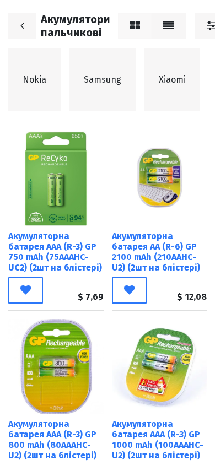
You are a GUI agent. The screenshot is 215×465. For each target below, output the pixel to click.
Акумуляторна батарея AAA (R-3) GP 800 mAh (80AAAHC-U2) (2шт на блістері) (52, 440)
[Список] (168, 26)
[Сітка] (135, 26)
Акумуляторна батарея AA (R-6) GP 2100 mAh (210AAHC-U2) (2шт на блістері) (156, 252)
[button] (25, 290)
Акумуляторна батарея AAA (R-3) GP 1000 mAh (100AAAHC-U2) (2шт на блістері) (157, 440)
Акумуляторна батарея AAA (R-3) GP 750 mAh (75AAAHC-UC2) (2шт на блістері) (55, 252)
